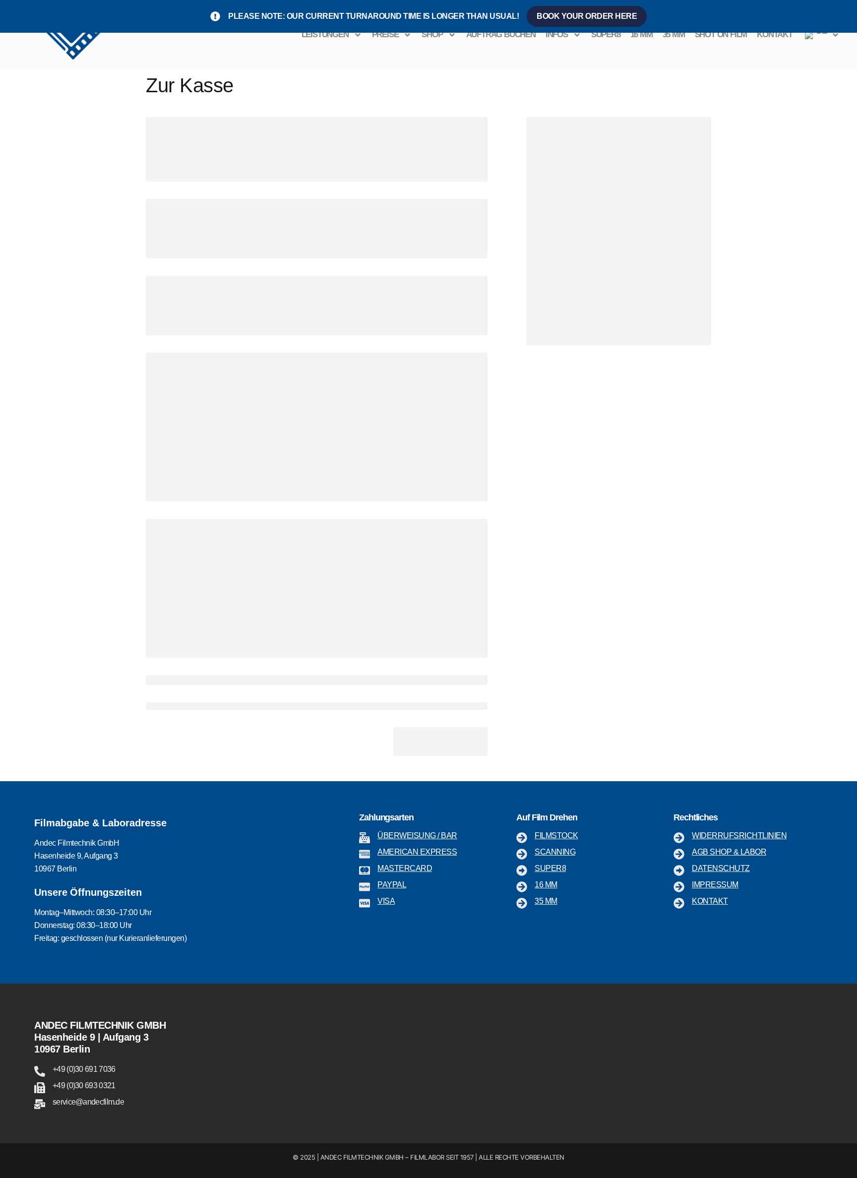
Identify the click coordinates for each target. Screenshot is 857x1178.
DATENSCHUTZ (721, 868)
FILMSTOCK (556, 835)
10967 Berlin (62, 1049)
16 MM (641, 34)
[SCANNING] (521, 854)
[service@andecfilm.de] (39, 1104)
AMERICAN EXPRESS (417, 852)
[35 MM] (521, 903)
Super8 (550, 868)
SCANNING (555, 852)
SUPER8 (605, 34)
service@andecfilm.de (88, 1102)
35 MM (674, 34)
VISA (386, 901)
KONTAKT (775, 34)
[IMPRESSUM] (678, 886)
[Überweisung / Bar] (364, 837)
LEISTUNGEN (325, 34)
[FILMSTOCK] (521, 837)
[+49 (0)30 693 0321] (39, 1087)
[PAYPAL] (364, 886)
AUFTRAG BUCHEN (501, 34)
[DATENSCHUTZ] (678, 870)
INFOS (557, 34)
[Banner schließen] (847, 16)
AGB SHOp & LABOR (729, 852)
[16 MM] (521, 886)
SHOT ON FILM (721, 34)
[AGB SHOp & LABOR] (678, 854)
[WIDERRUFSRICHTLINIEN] (678, 837)
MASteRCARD (404, 868)
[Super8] (521, 870)
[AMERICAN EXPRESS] (364, 854)
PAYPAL (391, 884)
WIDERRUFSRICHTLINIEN (739, 835)
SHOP (432, 34)
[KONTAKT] (678, 903)
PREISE (385, 34)
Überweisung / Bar (417, 835)
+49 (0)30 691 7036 (84, 1069)
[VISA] (364, 903)
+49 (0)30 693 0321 (84, 1085)
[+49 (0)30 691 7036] (39, 1071)
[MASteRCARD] (364, 870)
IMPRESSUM (715, 884)
